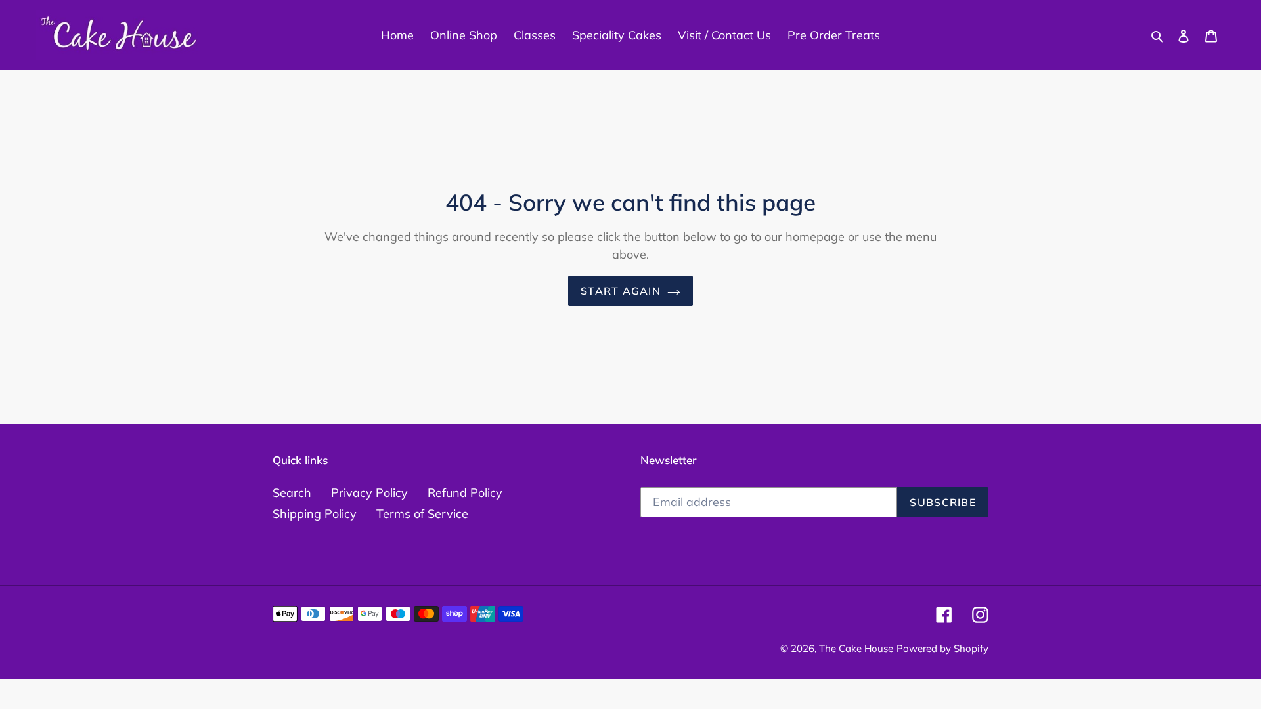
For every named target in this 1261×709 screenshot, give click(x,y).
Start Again (621, 290)
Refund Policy (465, 492)
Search (292, 492)
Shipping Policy (315, 513)
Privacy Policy (369, 492)
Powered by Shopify (942, 648)
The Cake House (856, 648)
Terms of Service (422, 513)
